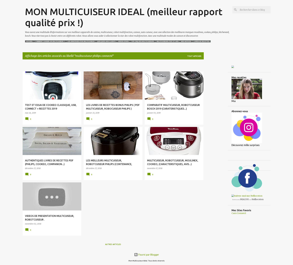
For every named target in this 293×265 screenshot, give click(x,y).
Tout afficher (194, 56)
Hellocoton (258, 199)
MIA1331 (244, 199)
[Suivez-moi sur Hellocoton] (247, 195)
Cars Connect (239, 213)
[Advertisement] (58, 66)
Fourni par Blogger (148, 254)
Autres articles (113, 244)
